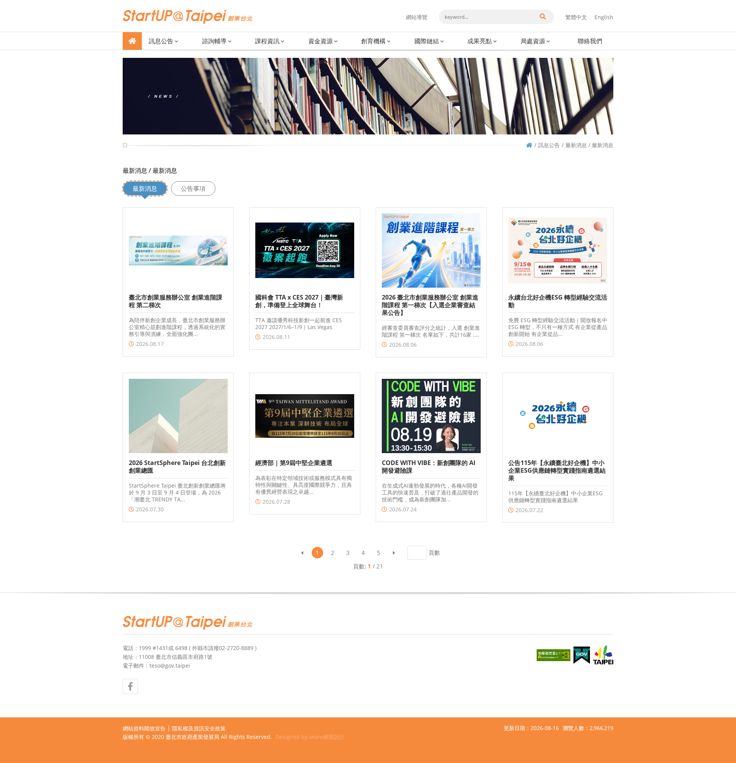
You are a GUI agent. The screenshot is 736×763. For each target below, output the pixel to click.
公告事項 (193, 188)
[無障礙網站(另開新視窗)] (553, 655)
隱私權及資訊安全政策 (199, 728)
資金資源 (320, 41)
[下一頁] (394, 552)
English (604, 17)
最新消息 (145, 188)
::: (125, 3)
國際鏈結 (426, 41)
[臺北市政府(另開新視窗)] (603, 655)
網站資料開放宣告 (144, 728)
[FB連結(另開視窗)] (130, 686)
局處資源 (533, 41)
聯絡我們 (590, 41)
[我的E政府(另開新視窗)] (581, 655)
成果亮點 (479, 41)
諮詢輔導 (214, 41)
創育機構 (373, 41)
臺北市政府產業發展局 (192, 736)
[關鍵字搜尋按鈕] (542, 17)
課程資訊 (267, 41)
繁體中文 (576, 17)
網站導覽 (416, 17)
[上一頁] (302, 552)
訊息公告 (161, 41)
